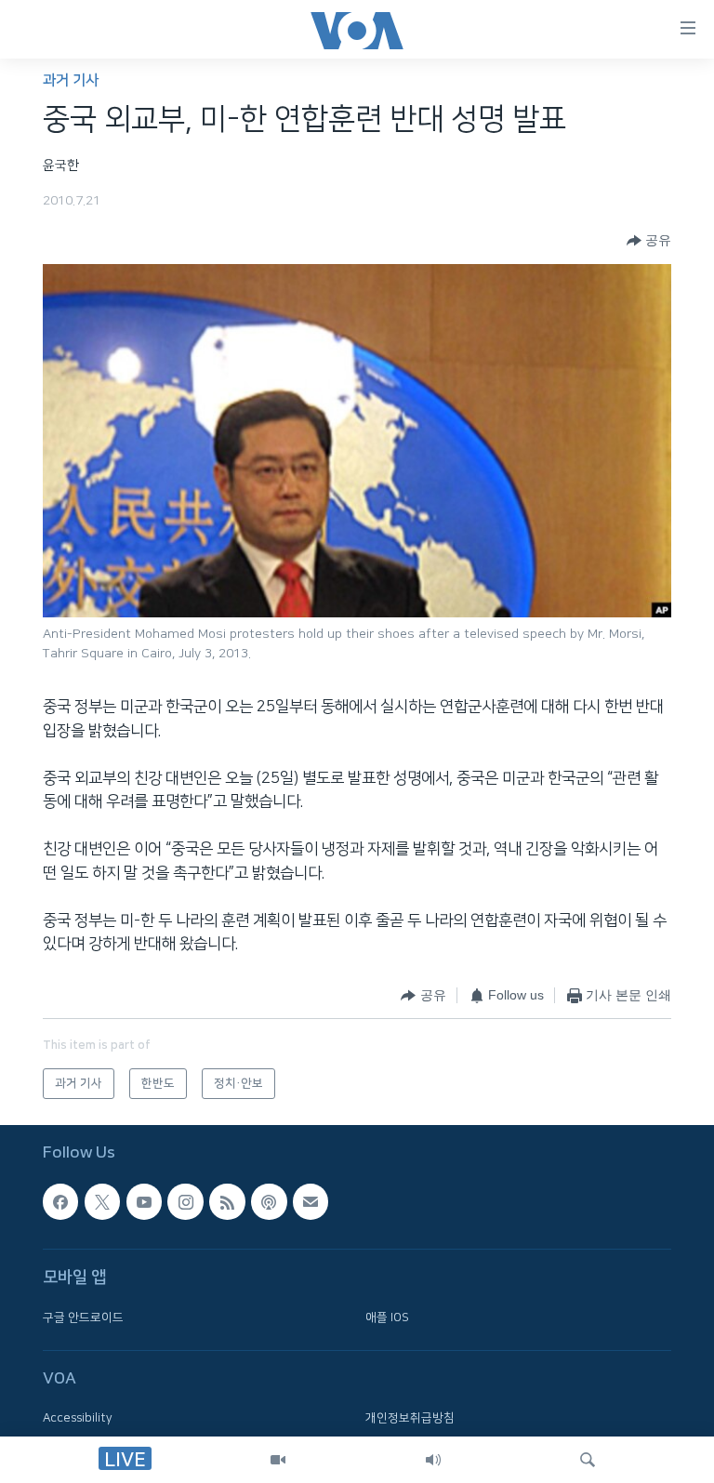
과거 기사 (71, 80)
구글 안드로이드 (83, 1317)
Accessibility (77, 1418)
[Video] (278, 1460)
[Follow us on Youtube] (144, 1202)
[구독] (310, 1202)
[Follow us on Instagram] (185, 1202)
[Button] (649, 241)
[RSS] (227, 1202)
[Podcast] (268, 1202)
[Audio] (433, 1460)
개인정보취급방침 (410, 1418)
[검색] (587, 1460)
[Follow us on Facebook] (60, 1202)
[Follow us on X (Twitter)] (102, 1202)
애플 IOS (387, 1317)
